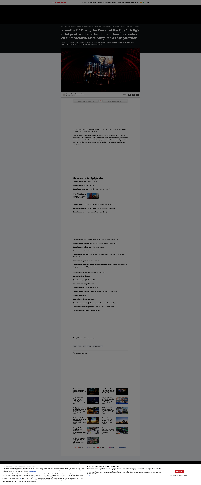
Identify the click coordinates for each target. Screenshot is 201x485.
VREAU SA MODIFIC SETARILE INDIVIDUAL (179, 475)
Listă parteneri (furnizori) (93, 475)
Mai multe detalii (33, 471)
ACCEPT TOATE (179, 471)
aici (20, 478)
